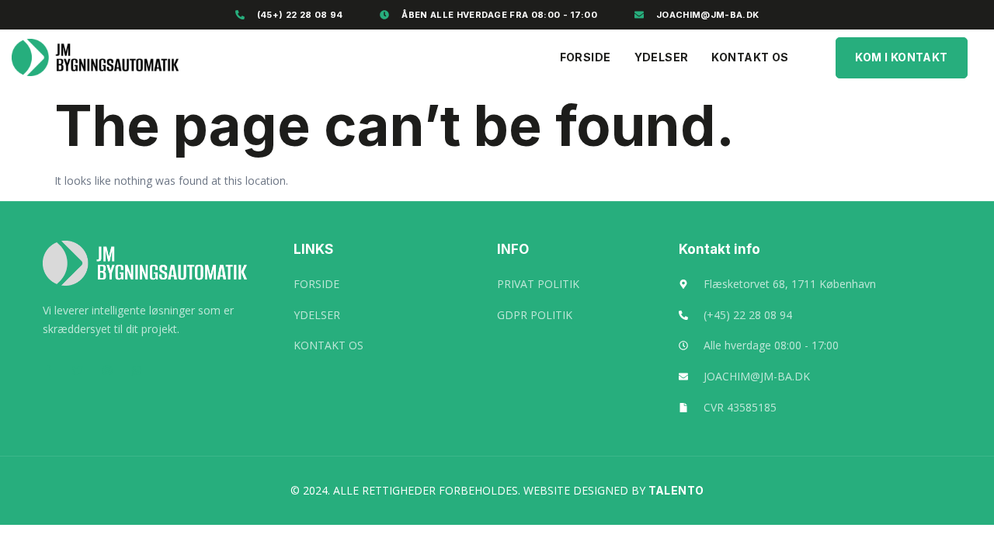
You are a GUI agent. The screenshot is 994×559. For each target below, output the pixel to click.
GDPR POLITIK (534, 314)
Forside (585, 57)
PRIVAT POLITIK (538, 283)
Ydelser (661, 57)
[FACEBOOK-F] (48, 370)
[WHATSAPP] (136, 370)
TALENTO (676, 490)
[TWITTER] (77, 370)
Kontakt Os (749, 57)
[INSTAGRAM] (107, 370)
